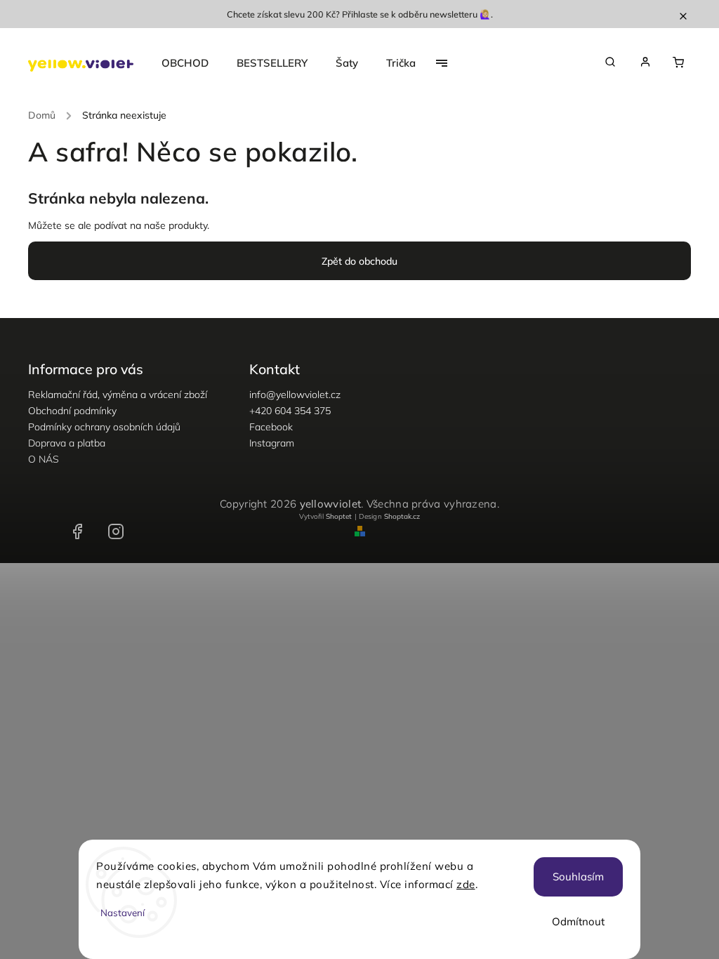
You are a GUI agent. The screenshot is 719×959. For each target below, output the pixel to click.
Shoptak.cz (402, 516)
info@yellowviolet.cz (295, 394)
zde (465, 884)
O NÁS (43, 459)
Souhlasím (578, 876)
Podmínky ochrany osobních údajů (104, 427)
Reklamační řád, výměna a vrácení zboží (117, 394)
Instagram (271, 443)
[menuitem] (192, 63)
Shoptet (339, 516)
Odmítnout (578, 921)
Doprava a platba (66, 443)
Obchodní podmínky (72, 410)
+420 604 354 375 (290, 410)
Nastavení (122, 912)
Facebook (271, 427)
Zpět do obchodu (359, 261)
